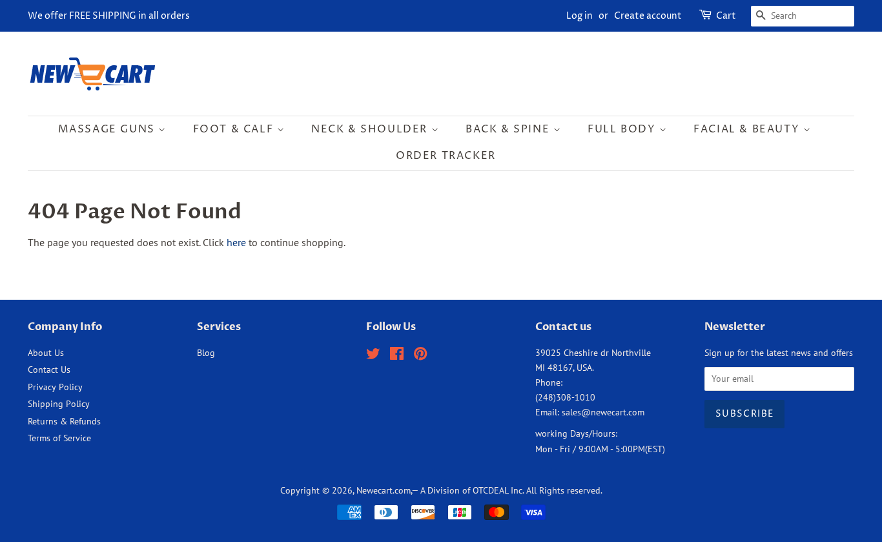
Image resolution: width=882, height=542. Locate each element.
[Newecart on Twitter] (373, 356)
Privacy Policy (55, 387)
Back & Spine (509, 129)
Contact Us (49, 369)
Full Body (623, 129)
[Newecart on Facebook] (396, 356)
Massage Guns (108, 129)
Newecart (374, 490)
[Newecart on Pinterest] (420, 356)
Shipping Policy (59, 404)
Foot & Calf (235, 129)
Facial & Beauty (748, 129)
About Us (46, 353)
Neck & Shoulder (371, 129)
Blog (206, 353)
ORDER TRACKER (446, 156)
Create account (648, 16)
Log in (579, 16)
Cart (726, 16)
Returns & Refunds (64, 421)
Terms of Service (59, 438)
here (236, 242)
